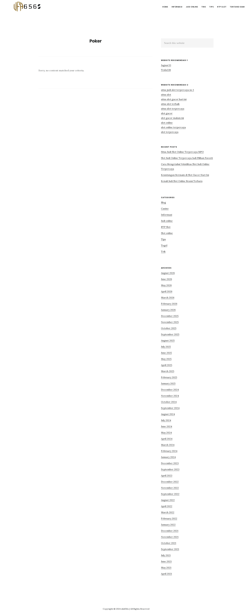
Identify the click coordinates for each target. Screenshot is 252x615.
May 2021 (166, 567)
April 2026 (166, 291)
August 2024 (168, 414)
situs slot (166, 94)
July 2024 (166, 420)
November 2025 (170, 322)
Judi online (167, 220)
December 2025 (169, 315)
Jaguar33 (166, 65)
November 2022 (170, 487)
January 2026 (168, 309)
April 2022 (166, 506)
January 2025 (168, 383)
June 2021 (166, 561)
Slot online (167, 233)
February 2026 (169, 303)
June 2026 (166, 279)
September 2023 (170, 469)
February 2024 (169, 450)
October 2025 (168, 328)
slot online (167, 122)
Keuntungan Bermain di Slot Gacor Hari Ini (185, 174)
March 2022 (167, 512)
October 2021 (168, 543)
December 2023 (170, 463)
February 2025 (169, 377)
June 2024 (166, 426)
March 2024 (167, 444)
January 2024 (168, 457)
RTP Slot (165, 226)
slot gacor (167, 113)
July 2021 (166, 555)
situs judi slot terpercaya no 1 (177, 89)
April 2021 (166, 573)
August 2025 (168, 340)
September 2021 (170, 549)
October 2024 (169, 401)
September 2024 (170, 407)
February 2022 (169, 518)
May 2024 (166, 432)
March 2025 (167, 371)
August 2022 (168, 500)
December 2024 (170, 389)
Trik (163, 251)
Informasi (166, 214)
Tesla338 (166, 69)
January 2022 (168, 524)
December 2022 (170, 481)
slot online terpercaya (173, 127)
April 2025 (166, 365)
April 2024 (166, 438)
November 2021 (169, 536)
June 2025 (166, 352)
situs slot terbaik (170, 103)
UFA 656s (28, 6)
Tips (163, 239)
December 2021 (169, 530)
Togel (164, 245)
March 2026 (167, 297)
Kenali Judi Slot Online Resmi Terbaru (181, 181)
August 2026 (168, 272)
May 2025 (166, 358)
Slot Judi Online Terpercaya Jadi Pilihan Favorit (187, 157)
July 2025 (166, 346)
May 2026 (166, 285)
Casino (165, 208)
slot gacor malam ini (172, 117)
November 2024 (170, 395)
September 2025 (170, 334)
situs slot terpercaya (172, 108)
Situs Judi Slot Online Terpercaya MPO (182, 151)
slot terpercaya (169, 131)
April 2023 (166, 475)
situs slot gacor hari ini (174, 99)
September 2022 (170, 493)
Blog (163, 202)
